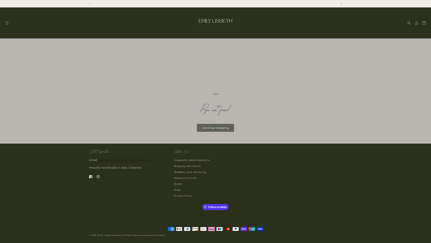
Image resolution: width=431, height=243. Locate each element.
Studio (178, 183)
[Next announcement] (341, 3)
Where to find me (185, 178)
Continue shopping (215, 127)
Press (177, 189)
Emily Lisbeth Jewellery (109, 235)
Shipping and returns (187, 166)
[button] (7, 23)
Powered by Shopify (154, 235)
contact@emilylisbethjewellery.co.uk (125, 160)
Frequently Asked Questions (192, 160)
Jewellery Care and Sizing (190, 172)
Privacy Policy (183, 195)
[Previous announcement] (89, 3)
